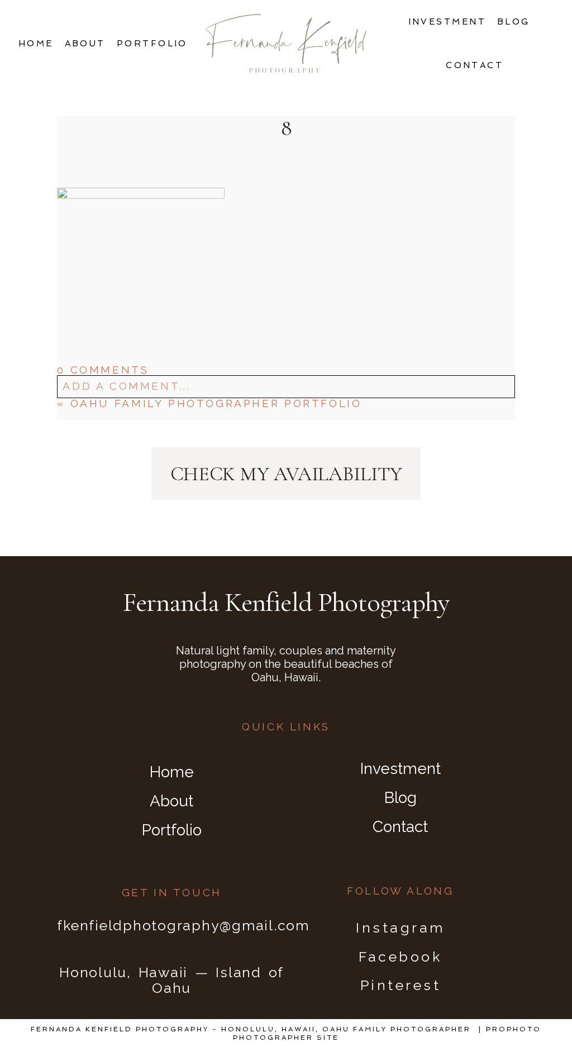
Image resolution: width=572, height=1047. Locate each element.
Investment (447, 22)
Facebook (400, 956)
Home (36, 44)
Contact (474, 65)
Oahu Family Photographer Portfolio (216, 403)
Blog (513, 22)
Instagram (400, 927)
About (85, 44)
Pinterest (400, 985)
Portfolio (152, 44)
